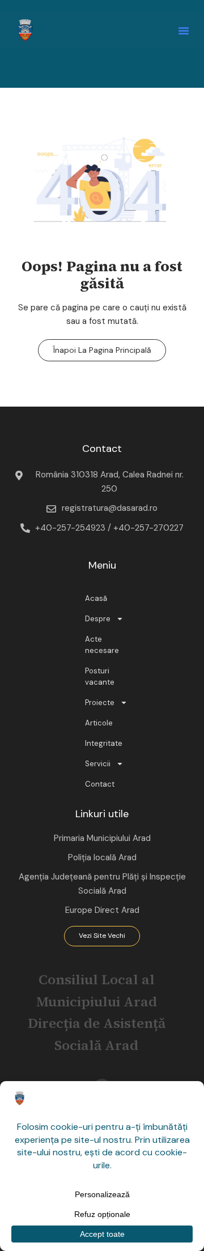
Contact (99, 784)
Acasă (96, 598)
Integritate (103, 743)
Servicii (97, 763)
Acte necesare (102, 644)
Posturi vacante (99, 676)
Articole (99, 723)
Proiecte (99, 702)
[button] (183, 30)
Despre (97, 619)
